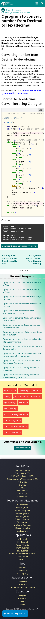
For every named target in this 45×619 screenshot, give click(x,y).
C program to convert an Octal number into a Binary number (22, 333)
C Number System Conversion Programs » (19, 246)
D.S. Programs (22, 516)
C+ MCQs (22, 488)
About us (22, 567)
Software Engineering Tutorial (22, 553)
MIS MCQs (22, 482)
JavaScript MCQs (21, 396)
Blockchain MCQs (22, 473)
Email (22, 604)
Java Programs (22, 513)
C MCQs (7, 396)
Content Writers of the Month (22, 587)
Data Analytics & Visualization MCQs (22, 479)
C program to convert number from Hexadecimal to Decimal (18, 312)
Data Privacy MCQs (12, 420)
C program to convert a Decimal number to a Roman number (22, 347)
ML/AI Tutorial (22, 548)
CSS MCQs (35, 396)
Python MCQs (10, 390)
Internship (22, 581)
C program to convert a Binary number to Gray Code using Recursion (21, 376)
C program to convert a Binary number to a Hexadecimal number (21, 326)
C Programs (22, 504)
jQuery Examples (22, 528)
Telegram (22, 595)
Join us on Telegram (13, 613)
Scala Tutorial (22, 556)
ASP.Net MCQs (10, 408)
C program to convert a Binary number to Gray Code (21, 369)
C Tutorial (22, 539)
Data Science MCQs (12, 432)
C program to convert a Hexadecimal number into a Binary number (22, 340)
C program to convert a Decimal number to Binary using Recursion (21, 361)
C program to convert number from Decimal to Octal (22, 290)
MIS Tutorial (22, 551)
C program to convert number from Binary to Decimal (22, 298)
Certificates (22, 584)
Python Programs (22, 510)
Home (8, 10)
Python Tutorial (22, 545)
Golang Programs (22, 519)
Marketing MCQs (22, 470)
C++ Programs (22, 507)
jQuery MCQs (10, 402)
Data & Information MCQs (15, 426)
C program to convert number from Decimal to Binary (22, 283)
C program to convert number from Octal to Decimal (22, 305)
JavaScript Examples (22, 525)
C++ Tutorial (22, 542)
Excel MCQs (22, 496)
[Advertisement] (19, 31)
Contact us (22, 570)
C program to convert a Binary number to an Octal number (22, 319)
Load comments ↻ (22, 447)
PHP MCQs (23, 402)
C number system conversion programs (16, 13)
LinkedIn (22, 601)
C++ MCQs (36, 390)
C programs (16, 10)
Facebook (22, 598)
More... (22, 559)
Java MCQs (24, 390)
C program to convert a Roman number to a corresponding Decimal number (22, 354)
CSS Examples (22, 531)
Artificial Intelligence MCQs (16, 414)
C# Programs (22, 522)
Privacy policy (22, 573)
